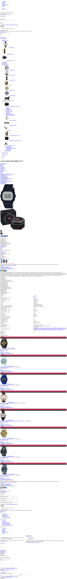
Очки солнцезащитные (13, 125)
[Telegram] (6, 270)
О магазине (4, 1)
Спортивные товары (7, 146)
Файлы (1, 182)
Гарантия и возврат (5, 4)
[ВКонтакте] (1, 270)
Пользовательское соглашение (36, 542)
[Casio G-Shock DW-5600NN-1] (6, 262)
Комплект (2, 176)
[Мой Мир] (3, 270)
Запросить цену (9, 577)
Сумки (7, 107)
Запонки (9, 130)
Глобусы (10, 85)
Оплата (3, 530)
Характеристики (3, 178)
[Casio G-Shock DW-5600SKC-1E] (4, 262)
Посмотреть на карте (4, 541)
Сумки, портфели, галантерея (14, 106)
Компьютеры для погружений (11, 148)
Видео (1, 183)
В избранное (2, 353)
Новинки (3, 521)
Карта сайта (28, 542)
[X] (5, 270)
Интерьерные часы (5, 516)
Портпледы (8, 110)
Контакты (4, 529)
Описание (2, 177)
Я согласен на (9, 24)
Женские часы (4, 514)
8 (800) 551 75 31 (3, 551)
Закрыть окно (2, 490)
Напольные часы (12, 80)
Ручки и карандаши (12, 120)
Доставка (3, 3)
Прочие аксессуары (7, 150)
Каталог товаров (3, 37)
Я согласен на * (9, 568)
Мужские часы (4, 513)
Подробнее (2, 351)
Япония (1, 258)
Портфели (8, 108)
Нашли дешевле (9, 267)
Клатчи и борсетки (9, 111)
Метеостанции (12, 90)
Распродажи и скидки (6, 523)
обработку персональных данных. (12, 24)
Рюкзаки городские (9, 109)
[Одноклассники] (2, 270)
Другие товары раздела (13, 265)
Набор (1, 175)
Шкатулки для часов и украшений (15, 140)
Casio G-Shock (2, 252)
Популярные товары (5, 522)
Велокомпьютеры (9, 147)
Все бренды (4, 520)
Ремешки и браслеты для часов (14, 135)
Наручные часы (11, 47)
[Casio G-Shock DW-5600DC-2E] (1, 262)
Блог (3, 6)
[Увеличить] (8, 208)
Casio (1, 249)
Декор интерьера (12, 95)
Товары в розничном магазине (7, 525)
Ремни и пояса (8, 113)
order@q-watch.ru (29, 536)
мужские (1, 247)
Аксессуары (2, 179)
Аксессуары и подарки (11, 60)
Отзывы (3, 5)
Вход (3, 8)
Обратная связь (2, 550)
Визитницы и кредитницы (10, 115)
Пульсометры (8, 149)
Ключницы (8, 112)
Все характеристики (3, 245)
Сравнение (8, 352)
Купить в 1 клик (3, 352)
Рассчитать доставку (11, 268)
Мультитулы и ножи (11, 145)
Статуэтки (12, 100)
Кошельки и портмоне (10, 114)
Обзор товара (2, 174)
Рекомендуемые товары (6, 524)
